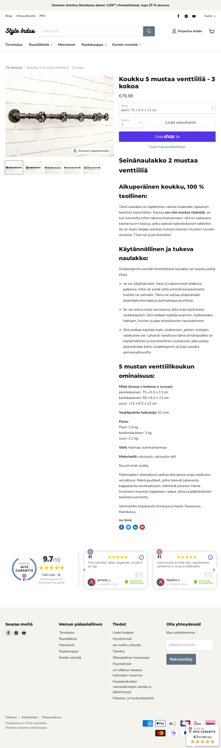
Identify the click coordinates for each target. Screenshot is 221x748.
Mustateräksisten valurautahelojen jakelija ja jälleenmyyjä (132, 686)
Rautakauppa (93, 44)
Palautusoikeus (51, 717)
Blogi (8, 16)
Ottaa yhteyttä (25, 16)
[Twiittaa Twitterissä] (128, 527)
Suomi (208, 16)
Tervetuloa (13, 44)
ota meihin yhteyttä (127, 645)
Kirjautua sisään (190, 31)
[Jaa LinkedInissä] (135, 527)
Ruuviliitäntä (39, 44)
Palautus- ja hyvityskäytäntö (133, 698)
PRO (42, 16)
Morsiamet (66, 44)
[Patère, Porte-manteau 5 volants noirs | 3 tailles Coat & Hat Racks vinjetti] (14, 167)
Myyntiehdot (122, 664)
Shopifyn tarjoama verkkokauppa (26, 728)
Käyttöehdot (29, 717)
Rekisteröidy (181, 659)
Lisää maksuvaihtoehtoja (167, 147)
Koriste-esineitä (125, 44)
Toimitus (119, 651)
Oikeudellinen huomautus (131, 657)
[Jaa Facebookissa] (121, 527)
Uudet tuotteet (123, 632)
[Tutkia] (149, 31)
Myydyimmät (122, 639)
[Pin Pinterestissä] (142, 527)
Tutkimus (11, 717)
